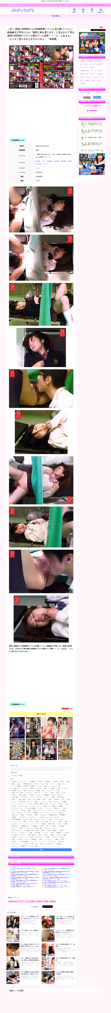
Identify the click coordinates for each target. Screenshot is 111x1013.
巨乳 (94, 80)
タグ (12, 779)
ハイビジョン (85, 67)
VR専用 (100, 64)
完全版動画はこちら (18, 140)
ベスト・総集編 (46, 161)
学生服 (38, 161)
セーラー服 (84, 64)
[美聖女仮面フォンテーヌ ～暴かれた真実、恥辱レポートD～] (17, 727)
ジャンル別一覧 (90, 4)
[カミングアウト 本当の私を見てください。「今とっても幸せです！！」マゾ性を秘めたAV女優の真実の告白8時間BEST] (33, 727)
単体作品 (91, 61)
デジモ (93, 70)
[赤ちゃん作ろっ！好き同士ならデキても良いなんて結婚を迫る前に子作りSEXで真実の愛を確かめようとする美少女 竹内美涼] (65, 727)
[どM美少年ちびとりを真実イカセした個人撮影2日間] (33, 749)
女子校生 (56, 161)
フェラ (93, 73)
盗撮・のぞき (85, 73)
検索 (41, 849)
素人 (100, 80)
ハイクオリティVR (98, 77)
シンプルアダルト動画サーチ (92, 106)
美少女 (100, 70)
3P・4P (92, 64)
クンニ (45, 164)
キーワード (14, 765)
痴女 (83, 77)
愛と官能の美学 (92, 110)
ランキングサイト (100, 4)
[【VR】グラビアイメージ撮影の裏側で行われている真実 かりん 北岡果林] (49, 727)
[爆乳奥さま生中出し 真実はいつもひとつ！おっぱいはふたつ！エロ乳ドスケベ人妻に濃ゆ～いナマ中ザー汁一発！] (17, 749)
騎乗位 (83, 61)
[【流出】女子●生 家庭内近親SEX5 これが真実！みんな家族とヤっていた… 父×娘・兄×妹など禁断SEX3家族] (65, 749)
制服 (93, 67)
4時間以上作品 (13, 901)
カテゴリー (14, 772)
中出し (89, 77)
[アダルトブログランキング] (88, 97)
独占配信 (64, 161)
